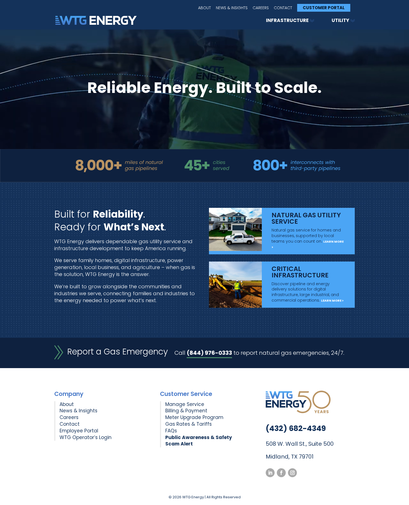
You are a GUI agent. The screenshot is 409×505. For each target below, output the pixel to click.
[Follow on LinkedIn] (270, 472)
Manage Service (184, 404)
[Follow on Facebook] (281, 472)
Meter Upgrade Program (194, 417)
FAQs (171, 430)
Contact (283, 8)
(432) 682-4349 (296, 428)
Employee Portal (79, 430)
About (204, 8)
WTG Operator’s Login (86, 437)
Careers (261, 8)
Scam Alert (179, 443)
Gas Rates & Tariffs (188, 424)
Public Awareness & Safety (198, 437)
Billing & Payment (186, 410)
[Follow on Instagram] (292, 472)
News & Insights (232, 8)
